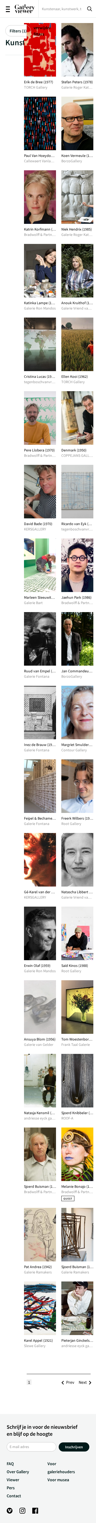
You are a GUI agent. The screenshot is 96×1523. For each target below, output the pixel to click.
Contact (14, 1495)
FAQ (10, 1463)
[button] (70, 1382)
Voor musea (58, 1479)
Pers (11, 1487)
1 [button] (29, 1382)
